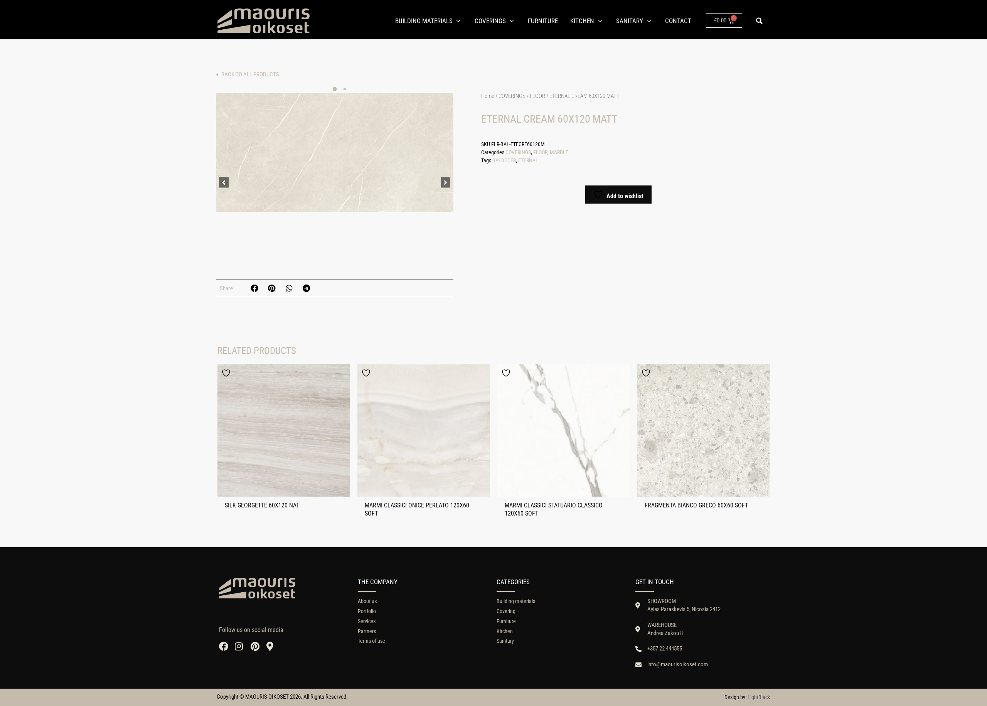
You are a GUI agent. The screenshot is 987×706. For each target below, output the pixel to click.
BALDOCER (504, 160)
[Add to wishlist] (227, 373)
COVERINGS (512, 96)
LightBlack (759, 697)
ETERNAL (528, 160)
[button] (759, 21)
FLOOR (537, 96)
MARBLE (559, 152)
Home (487, 96)
